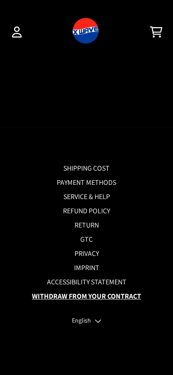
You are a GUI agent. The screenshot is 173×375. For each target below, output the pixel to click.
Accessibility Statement (86, 282)
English (81, 320)
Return (87, 225)
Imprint (86, 267)
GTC (86, 239)
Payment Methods (86, 182)
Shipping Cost (86, 168)
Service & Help (86, 196)
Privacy (87, 253)
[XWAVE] (86, 31)
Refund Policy (86, 210)
